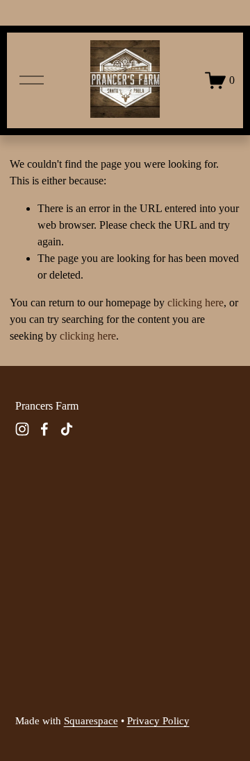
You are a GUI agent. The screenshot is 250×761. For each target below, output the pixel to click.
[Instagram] (22, 429)
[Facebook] (44, 429)
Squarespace (91, 720)
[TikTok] (67, 429)
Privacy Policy (158, 720)
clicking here (195, 302)
